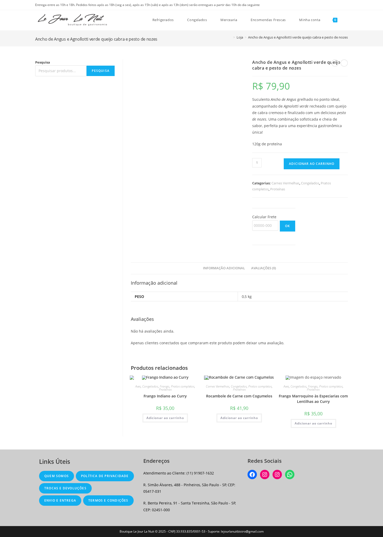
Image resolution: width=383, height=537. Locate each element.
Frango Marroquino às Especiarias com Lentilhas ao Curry (313, 399)
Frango (164, 386)
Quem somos (56, 476)
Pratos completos (182, 386)
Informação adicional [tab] (224, 268)
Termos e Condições (108, 500)
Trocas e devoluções (65, 488)
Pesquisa (42, 62)
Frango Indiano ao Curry (165, 396)
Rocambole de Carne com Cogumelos (239, 396)
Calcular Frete (264, 216)
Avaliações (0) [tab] (263, 268)
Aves (138, 386)
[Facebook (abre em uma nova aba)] (340, 5)
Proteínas (277, 189)
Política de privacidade (105, 476)
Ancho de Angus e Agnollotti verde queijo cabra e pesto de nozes (298, 37)
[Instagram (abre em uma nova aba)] (345, 5)
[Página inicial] (230, 37)
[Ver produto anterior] (335, 63)
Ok (287, 226)
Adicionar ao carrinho (311, 163)
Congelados (310, 183)
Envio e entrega (60, 500)
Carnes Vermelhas (285, 183)
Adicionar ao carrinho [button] (165, 418)
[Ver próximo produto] (344, 63)
